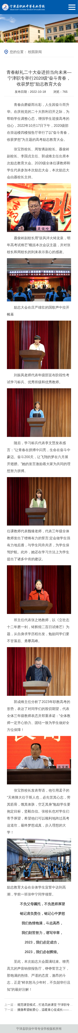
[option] (39, 28)
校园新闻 (35, 52)
